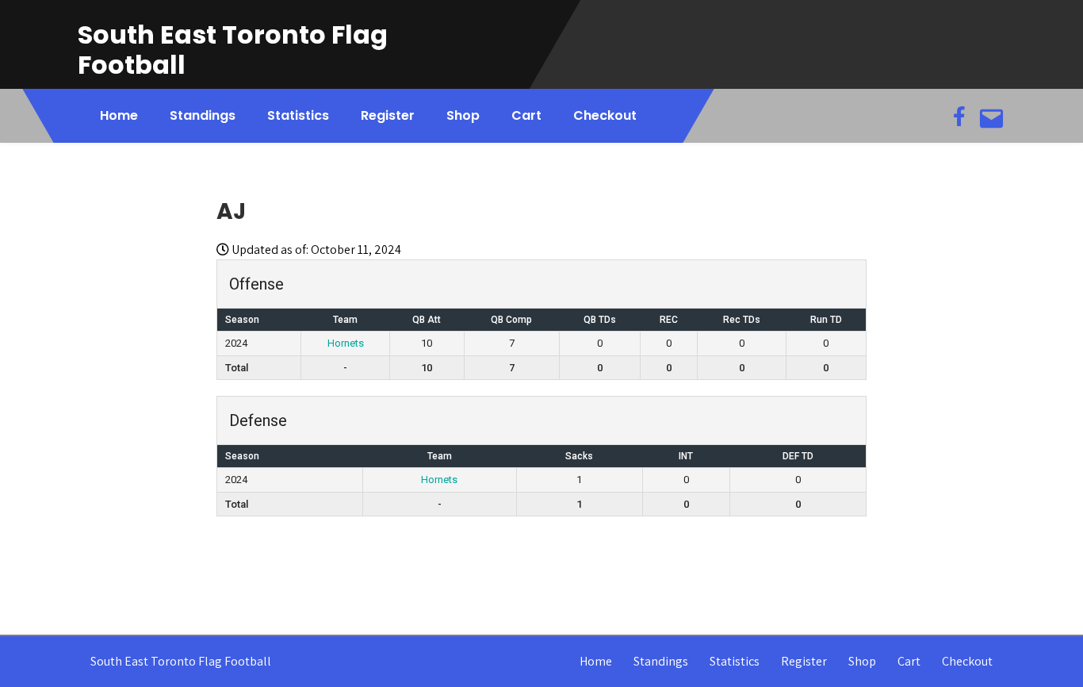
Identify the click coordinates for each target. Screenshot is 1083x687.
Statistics (298, 115)
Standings (202, 115)
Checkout (605, 115)
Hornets (345, 343)
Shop (463, 115)
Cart (526, 115)
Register (388, 115)
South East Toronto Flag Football (233, 50)
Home (119, 115)
